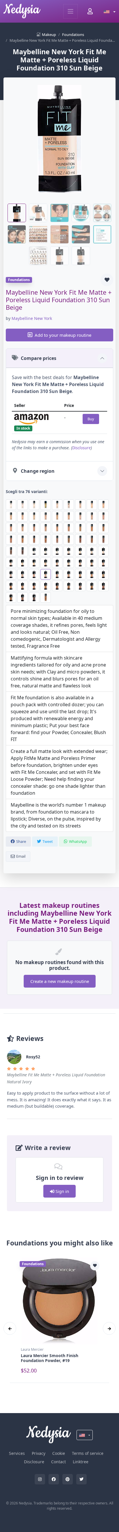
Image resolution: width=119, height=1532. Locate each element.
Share (21, 841)
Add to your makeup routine (63, 335)
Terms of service (87, 1453)
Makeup (49, 34)
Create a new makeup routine (59, 981)
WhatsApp (78, 841)
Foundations (73, 34)
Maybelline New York (32, 318)
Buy (91, 418)
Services (17, 1453)
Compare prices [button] (38, 358)
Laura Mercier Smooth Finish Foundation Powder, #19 (49, 1358)
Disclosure (81, 447)
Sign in (61, 1191)
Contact (58, 1461)
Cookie (58, 1453)
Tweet (47, 841)
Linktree (80, 1461)
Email (20, 856)
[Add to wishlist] (107, 280)
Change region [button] (38, 471)
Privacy (38, 1453)
